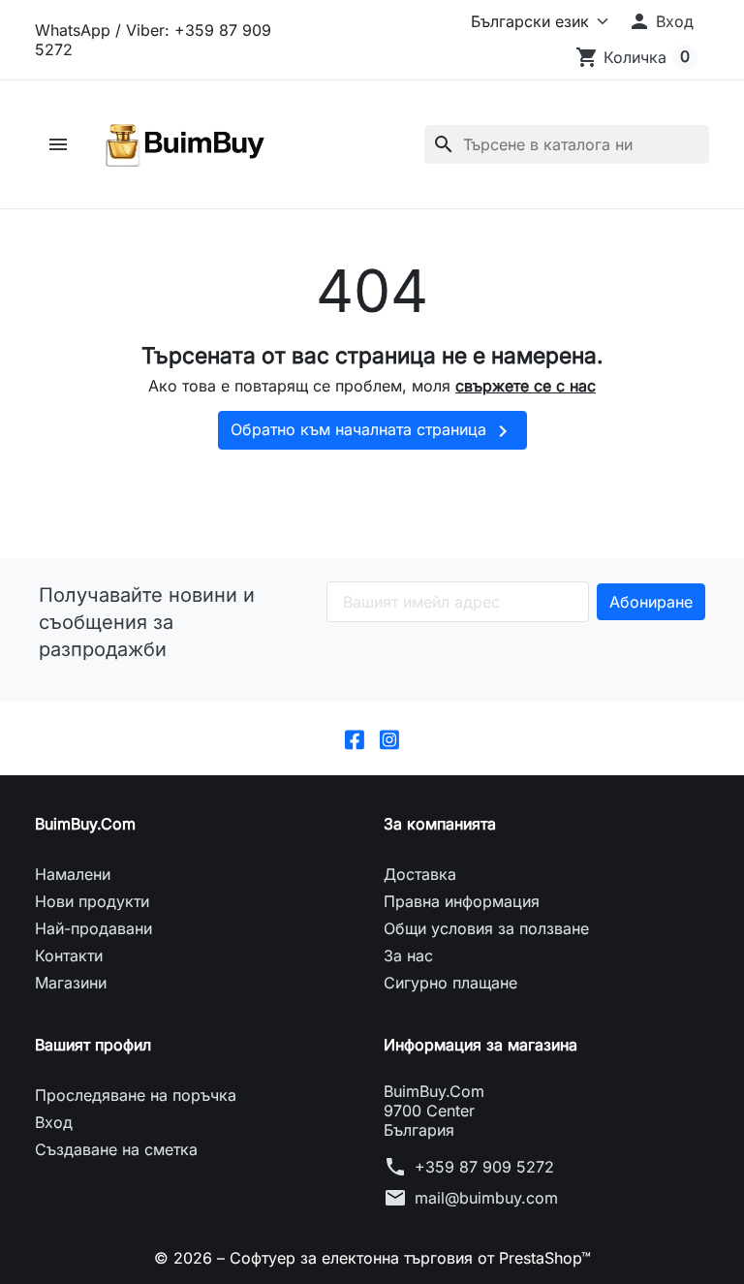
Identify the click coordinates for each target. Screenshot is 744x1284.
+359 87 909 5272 (484, 1166)
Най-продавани (93, 928)
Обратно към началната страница (372, 431)
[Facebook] (354, 738)
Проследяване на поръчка (135, 1095)
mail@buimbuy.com (486, 1197)
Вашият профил (93, 1044)
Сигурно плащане (450, 982)
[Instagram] (389, 738)
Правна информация (462, 901)
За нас (408, 955)
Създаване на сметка (116, 1149)
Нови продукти (92, 901)
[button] (660, 21)
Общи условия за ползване (486, 928)
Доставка (420, 874)
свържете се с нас (525, 385)
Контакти (69, 955)
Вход (54, 1122)
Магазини (71, 982)
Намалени (72, 874)
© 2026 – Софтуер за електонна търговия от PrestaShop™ (372, 1258)
